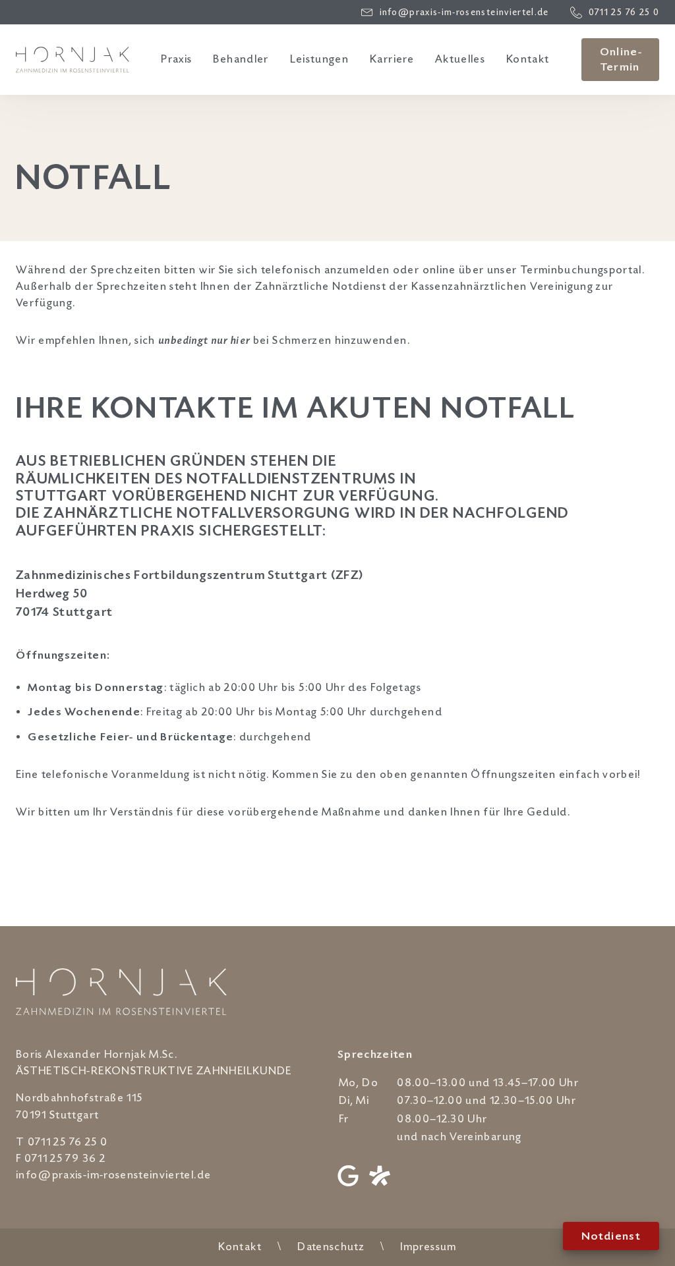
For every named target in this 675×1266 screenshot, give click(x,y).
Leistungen (319, 59)
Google (348, 1175)
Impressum (428, 1246)
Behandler (240, 59)
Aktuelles (460, 59)
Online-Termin (621, 59)
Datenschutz (331, 1246)
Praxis (176, 59)
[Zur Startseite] (72, 59)
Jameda (379, 1175)
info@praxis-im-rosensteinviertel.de (113, 1175)
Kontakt (527, 59)
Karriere (392, 59)
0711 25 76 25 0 (67, 1142)
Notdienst (611, 1236)
